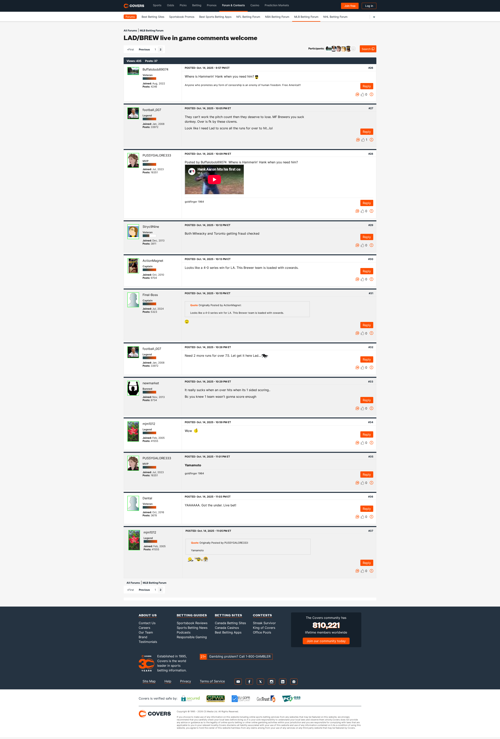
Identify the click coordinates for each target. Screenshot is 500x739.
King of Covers (264, 628)
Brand (143, 637)
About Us (148, 615)
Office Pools (262, 632)
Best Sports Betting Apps (215, 16)
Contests (262, 615)
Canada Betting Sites (230, 623)
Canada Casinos (227, 628)
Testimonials (148, 642)
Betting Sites (228, 615)
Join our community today (326, 641)
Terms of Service (212, 681)
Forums (130, 16)
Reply (367, 86)
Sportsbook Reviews (192, 623)
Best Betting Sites (153, 16)
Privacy (185, 681)
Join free (349, 5)
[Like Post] (362, 94)
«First (130, 49)
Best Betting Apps (228, 632)
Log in (369, 5)
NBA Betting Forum (277, 16)
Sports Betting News (192, 628)
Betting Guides (192, 615)
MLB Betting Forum (306, 16)
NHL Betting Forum (335, 16)
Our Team (146, 632)
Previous (144, 49)
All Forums (130, 30)
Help (167, 681)
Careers (144, 628)
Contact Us (147, 623)
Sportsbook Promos (181, 16)
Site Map (149, 681)
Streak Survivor (264, 623)
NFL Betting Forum (248, 16)
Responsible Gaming (192, 637)
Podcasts (183, 632)
